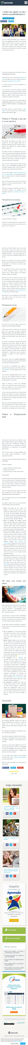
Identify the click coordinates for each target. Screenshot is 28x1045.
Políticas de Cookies (18, 1041)
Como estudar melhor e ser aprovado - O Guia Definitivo (14, 964)
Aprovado (6, 564)
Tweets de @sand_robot (14, 1022)
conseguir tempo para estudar (13, 81)
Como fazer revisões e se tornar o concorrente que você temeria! (14, 952)
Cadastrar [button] (14, 920)
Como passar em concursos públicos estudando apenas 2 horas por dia (14, 968)
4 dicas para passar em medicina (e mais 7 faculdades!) (14, 956)
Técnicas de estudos (8, 18)
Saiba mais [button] (14, 1012)
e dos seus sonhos (17, 676)
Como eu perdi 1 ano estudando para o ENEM (14, 960)
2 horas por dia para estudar (19, 757)
